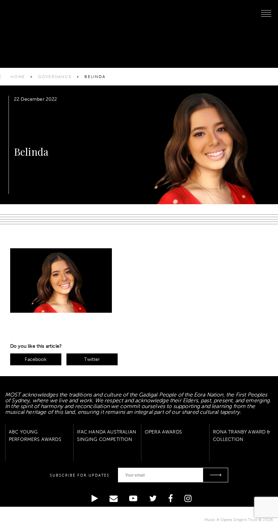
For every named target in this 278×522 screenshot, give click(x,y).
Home (18, 77)
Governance (55, 77)
